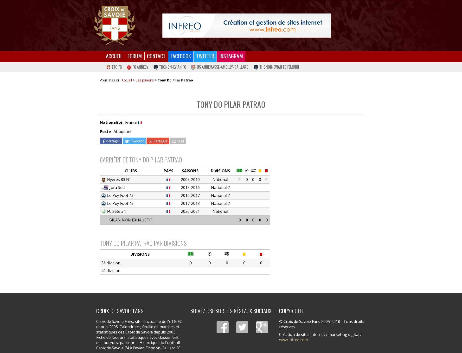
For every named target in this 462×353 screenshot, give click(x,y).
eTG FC (117, 67)
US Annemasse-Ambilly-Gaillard (223, 67)
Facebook (181, 56)
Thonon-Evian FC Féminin (279, 67)
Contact (156, 56)
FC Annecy (140, 67)
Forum (135, 56)
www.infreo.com (293, 339)
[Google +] (262, 327)
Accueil (114, 56)
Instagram (231, 56)
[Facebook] (223, 327)
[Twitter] (242, 327)
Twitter (205, 56)
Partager (113, 141)
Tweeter (137, 141)
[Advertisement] (316, 161)
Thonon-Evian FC (172, 67)
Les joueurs (145, 80)
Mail (180, 141)
